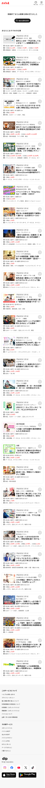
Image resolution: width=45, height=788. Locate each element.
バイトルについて (7, 714)
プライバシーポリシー (8, 698)
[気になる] (40, 37)
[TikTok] (33, 768)
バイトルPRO (6, 741)
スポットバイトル (7, 728)
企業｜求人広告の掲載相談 (9, 717)
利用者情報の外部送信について (11, 704)
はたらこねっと (6, 744)
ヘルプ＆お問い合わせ (8, 694)
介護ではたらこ (6, 751)
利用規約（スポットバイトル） (11, 707)
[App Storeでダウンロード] (9, 775)
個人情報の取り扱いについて (10, 701)
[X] (26, 768)
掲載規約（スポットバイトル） (11, 711)
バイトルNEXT (6, 731)
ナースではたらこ (7, 747)
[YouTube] (19, 768)
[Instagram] (5, 768)
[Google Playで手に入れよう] (27, 775)
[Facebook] (12, 768)
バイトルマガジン (7, 738)
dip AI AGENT (6, 734)
